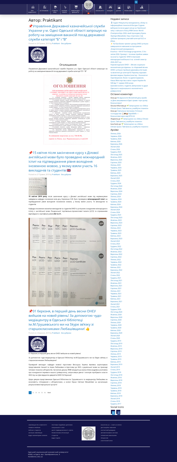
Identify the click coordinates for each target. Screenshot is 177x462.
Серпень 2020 (116, 320)
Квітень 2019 (116, 362)
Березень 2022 (116, 270)
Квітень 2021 (116, 299)
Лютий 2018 (115, 398)
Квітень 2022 (116, 267)
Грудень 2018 (116, 372)
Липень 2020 (116, 322)
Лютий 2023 (115, 241)
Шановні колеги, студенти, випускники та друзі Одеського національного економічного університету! (129, 88)
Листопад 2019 (116, 343)
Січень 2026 (115, 149)
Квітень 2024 (116, 204)
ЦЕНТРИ (118, 11)
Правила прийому (34, 427)
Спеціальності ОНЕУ (58, 427)
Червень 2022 (116, 262)
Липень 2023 (116, 228)
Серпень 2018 (116, 383)
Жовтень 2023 (116, 220)
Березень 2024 (116, 207)
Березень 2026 (116, 144)
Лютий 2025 (115, 178)
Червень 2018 (116, 388)
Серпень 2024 (116, 194)
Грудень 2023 (116, 215)
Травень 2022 (116, 265)
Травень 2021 (116, 296)
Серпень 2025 (116, 162)
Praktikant (56, 43)
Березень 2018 (116, 396)
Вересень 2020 (116, 317)
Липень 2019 (116, 354)
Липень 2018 (116, 385)
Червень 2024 (116, 199)
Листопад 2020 (116, 312)
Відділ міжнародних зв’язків (37, 435)
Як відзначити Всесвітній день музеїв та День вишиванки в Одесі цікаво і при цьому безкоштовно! (129, 100)
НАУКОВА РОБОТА (64, 11)
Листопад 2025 (116, 154)
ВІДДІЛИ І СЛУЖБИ (141, 11)
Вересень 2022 (116, 254)
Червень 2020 (116, 325)
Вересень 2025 (116, 160)
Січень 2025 (115, 181)
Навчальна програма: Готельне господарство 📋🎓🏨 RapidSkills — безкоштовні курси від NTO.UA (126, 113)
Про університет (32, 11)
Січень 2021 (115, 307)
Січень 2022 (115, 275)
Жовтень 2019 (116, 346)
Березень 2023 (116, 238)
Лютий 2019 (115, 367)
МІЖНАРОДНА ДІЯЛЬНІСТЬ (75, 11)
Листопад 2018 (116, 375)
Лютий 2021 (115, 304)
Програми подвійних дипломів (62, 425)
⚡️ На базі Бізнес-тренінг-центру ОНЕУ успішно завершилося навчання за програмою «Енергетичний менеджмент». (129, 46)
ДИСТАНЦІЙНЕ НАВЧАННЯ (108, 427)
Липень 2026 (116, 133)
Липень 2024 (116, 196)
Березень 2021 (116, 301)
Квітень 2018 (116, 393)
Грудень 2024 (116, 183)
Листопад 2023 (116, 217)
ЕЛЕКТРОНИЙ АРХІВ (106, 440)
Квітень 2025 (116, 173)
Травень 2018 (116, 391)
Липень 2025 (116, 165)
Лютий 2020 (115, 335)
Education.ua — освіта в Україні (111, 425)
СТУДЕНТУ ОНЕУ (55, 11)
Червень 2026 (116, 136)
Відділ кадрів (56, 438)
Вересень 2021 (116, 286)
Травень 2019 (116, 359)
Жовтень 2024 (116, 188)
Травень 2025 (116, 170)
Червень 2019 (116, 356)
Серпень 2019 (116, 351)
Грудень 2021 (116, 278)
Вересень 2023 (116, 223)
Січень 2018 (115, 401)
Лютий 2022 (115, 272)
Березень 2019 (116, 364)
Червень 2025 (116, 168)
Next (49, 393)
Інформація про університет (37, 425)
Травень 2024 (116, 202)
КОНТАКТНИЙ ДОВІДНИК (108, 430)
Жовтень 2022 (116, 252)
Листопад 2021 (116, 280)
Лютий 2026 (115, 147)
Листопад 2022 (116, 249)
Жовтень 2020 (116, 314)
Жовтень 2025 (116, 157)
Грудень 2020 (116, 309)
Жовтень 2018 (116, 377)
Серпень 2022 (116, 257)
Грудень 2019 (116, 341)
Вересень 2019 (116, 349)
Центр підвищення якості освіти (62, 430)
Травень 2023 (116, 233)
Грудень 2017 (116, 404)
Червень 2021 (116, 293)
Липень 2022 (116, 259)
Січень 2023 (115, 244)
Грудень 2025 (116, 152)
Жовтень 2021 (116, 283)
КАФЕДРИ (110, 11)
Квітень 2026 (116, 141)
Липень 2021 (116, 291)
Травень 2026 (116, 139)
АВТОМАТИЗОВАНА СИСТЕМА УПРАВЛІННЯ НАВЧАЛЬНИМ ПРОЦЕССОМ (109, 435)
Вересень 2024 (116, 191)
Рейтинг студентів (34, 430)
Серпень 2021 (116, 288)
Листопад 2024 (116, 186)
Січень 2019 (115, 370)
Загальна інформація (35, 433)
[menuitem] (33, 9)
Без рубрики (66, 43)
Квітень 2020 (116, 330)
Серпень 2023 (116, 225)
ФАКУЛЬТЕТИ (100, 11)
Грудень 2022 (116, 246)
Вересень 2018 (116, 380)
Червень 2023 (116, 231)
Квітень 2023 (116, 236)
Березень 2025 (116, 175)
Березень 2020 (116, 333)
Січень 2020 (115, 338)
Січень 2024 (115, 212)
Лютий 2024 (115, 209)
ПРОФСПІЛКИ (128, 11)
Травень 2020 (116, 328)
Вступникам (44, 11)
